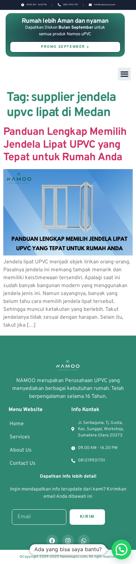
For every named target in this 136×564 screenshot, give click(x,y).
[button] (124, 74)
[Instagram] (68, 541)
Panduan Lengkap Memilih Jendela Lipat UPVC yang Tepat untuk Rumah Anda (65, 145)
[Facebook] (52, 541)
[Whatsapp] (84, 541)
